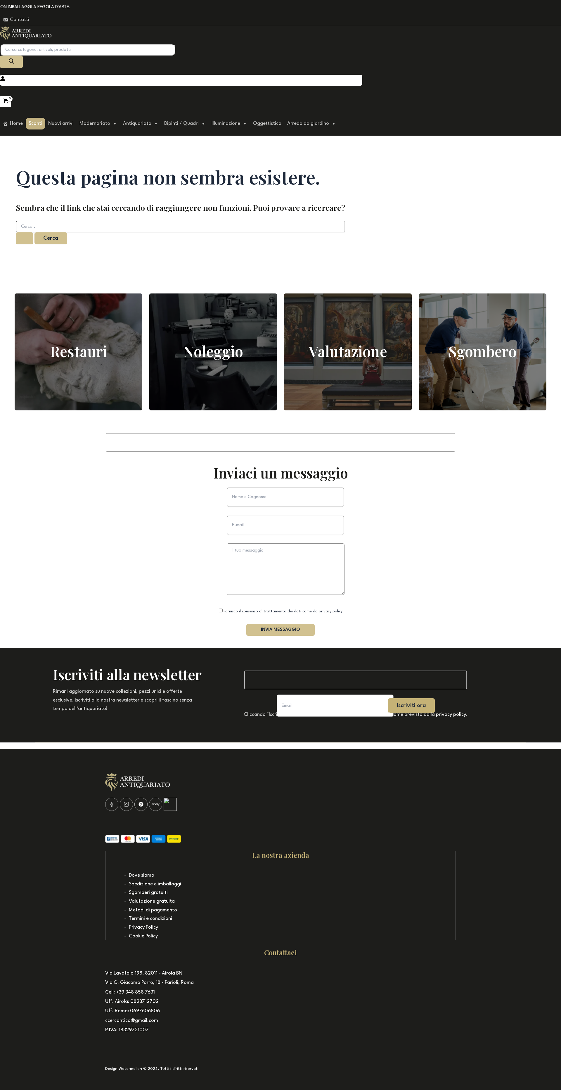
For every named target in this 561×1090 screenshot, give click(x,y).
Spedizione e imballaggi (155, 884)
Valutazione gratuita (152, 901)
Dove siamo (141, 875)
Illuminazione (226, 123)
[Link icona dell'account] (2, 80)
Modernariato (94, 123)
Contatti (19, 19)
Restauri (78, 351)
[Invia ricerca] (24, 238)
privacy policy (451, 714)
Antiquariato (137, 123)
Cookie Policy (143, 936)
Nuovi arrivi (61, 123)
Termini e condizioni (150, 918)
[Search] (11, 62)
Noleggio (213, 351)
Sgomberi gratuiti (148, 892)
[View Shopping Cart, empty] (5, 101)
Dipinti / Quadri (181, 123)
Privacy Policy (143, 927)
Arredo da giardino (308, 123)
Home (16, 123)
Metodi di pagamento (153, 910)
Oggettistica (267, 123)
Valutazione (348, 351)
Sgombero (483, 351)
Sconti (35, 123)
